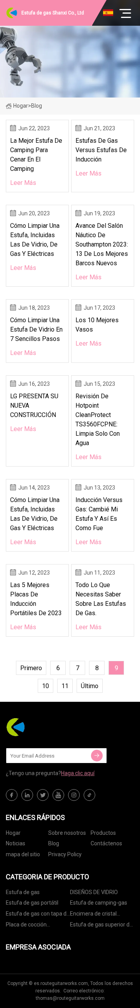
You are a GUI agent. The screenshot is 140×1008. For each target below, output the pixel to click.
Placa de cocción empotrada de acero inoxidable (31, 925)
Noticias (15, 843)
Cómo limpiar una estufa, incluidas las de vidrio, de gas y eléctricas (35, 239)
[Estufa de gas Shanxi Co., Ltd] (45, 727)
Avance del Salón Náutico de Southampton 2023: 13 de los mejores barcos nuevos (101, 244)
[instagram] (74, 795)
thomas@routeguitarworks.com (70, 998)
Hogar (20, 106)
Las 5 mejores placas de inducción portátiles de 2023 (36, 599)
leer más (23, 182)
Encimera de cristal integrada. (93, 914)
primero (31, 668)
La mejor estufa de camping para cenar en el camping (36, 154)
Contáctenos (106, 843)
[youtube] (58, 795)
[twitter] (43, 795)
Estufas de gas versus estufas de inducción (101, 150)
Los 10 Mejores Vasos (97, 324)
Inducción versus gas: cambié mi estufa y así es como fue (98, 514)
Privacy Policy (65, 854)
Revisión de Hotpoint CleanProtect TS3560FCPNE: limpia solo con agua (97, 419)
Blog (53, 843)
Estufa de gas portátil (32, 903)
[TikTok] (89, 795)
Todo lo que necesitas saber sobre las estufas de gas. (100, 599)
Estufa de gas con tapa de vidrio (38, 914)
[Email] (97, 755)
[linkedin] (27, 795)
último (89, 686)
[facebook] (12, 795)
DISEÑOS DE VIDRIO (94, 892)
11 (64, 686)
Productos (103, 833)
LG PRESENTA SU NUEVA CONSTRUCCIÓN (34, 405)
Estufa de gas (23, 892)
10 (45, 686)
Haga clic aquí (77, 773)
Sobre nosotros (67, 833)
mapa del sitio (23, 854)
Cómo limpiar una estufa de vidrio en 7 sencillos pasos (36, 329)
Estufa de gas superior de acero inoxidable (101, 925)
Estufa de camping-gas (98, 903)
